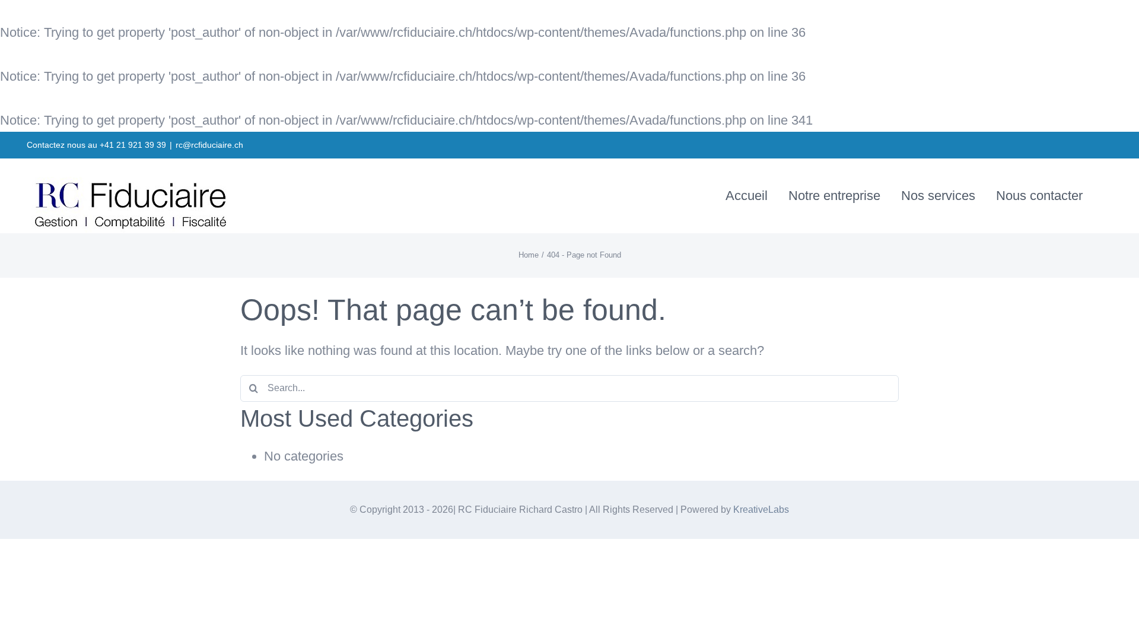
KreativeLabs (761, 509)
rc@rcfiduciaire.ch (209, 145)
